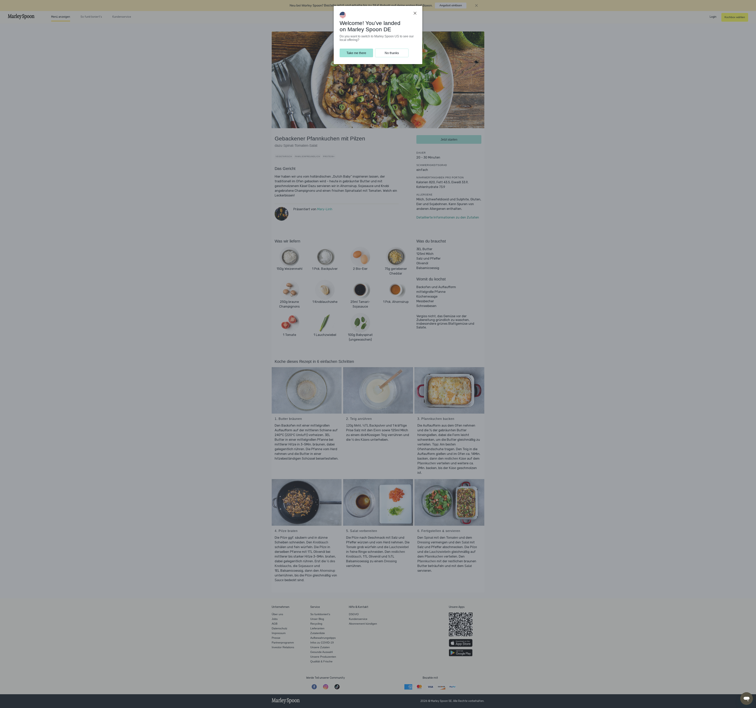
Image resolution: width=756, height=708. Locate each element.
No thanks (392, 53)
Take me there (356, 53)
